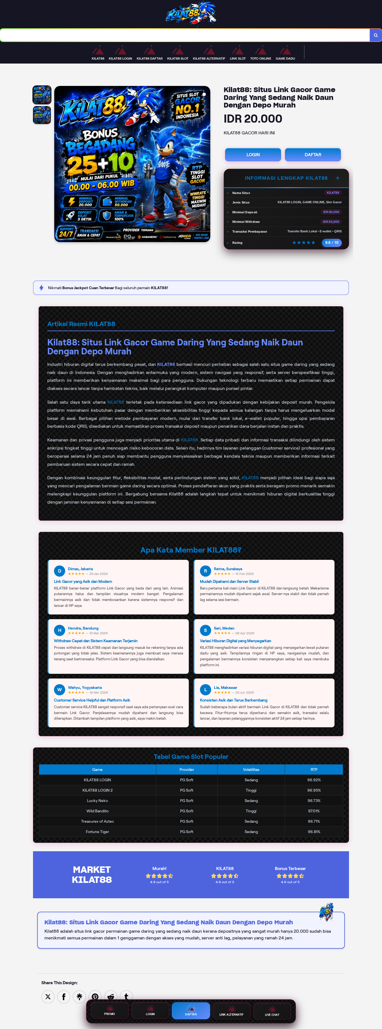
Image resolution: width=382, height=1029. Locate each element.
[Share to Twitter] (48, 996)
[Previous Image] (58, 165)
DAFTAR (313, 154)
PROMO (109, 1014)
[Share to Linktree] (79, 996)
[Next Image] (205, 165)
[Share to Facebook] (63, 996)
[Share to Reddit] (110, 996)
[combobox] (185, 35)
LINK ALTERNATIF (232, 1014)
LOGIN (253, 154)
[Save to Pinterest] (95, 996)
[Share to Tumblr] (126, 996)
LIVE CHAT (272, 1013)
